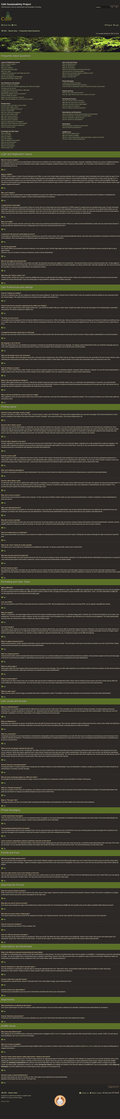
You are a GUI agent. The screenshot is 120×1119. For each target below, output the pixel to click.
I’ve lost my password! (7, 75)
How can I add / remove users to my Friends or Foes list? (78, 94)
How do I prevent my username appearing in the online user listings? (20, 86)
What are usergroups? (68, 67)
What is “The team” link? (69, 76)
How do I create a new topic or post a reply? (13, 105)
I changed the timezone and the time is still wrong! (15, 90)
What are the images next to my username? (13, 93)
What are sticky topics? (8, 144)
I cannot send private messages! (71, 83)
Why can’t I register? (7, 67)
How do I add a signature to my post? (11, 109)
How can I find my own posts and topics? (74, 108)
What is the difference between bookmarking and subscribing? (80, 114)
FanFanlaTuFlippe (17, 1097)
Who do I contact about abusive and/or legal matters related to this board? (83, 137)
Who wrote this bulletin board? (70, 133)
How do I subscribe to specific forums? (73, 117)
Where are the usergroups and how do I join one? (76, 69)
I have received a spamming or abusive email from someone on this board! (83, 86)
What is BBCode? (6, 133)
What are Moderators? (68, 66)
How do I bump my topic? (8, 127)
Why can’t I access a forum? (9, 116)
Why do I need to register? (8, 64)
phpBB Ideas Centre (86, 1046)
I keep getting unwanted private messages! (74, 84)
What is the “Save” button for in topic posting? (14, 123)
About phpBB (19, 1036)
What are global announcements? (10, 140)
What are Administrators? (69, 64)
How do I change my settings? (9, 84)
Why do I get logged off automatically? (12, 76)
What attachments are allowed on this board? (75, 125)
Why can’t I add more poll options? (11, 112)
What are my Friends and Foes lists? (72, 92)
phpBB (77, 347)
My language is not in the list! (9, 92)
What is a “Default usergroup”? (71, 75)
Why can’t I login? (6, 71)
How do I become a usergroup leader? (73, 71)
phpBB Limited (54, 1034)
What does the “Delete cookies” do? (11, 78)
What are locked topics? (8, 146)
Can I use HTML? (6, 135)
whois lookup (14, 1060)
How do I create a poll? (7, 110)
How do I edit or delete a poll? (9, 114)
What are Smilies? (6, 136)
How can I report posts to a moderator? (12, 121)
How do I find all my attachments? (71, 127)
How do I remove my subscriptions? (72, 119)
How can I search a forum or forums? (73, 100)
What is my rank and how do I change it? (12, 97)
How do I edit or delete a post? (9, 107)
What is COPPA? (6, 66)
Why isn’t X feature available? (70, 135)
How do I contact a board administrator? (73, 139)
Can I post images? (6, 138)
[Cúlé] (16, 14)
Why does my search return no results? (73, 102)
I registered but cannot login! (9, 69)
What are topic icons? (7, 147)
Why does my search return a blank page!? (74, 104)
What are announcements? (9, 142)
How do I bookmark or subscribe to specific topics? (77, 116)
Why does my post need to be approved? (13, 125)
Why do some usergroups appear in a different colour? (77, 73)
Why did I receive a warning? (9, 119)
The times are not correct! (8, 88)
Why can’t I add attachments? (9, 118)
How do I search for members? (71, 106)
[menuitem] (14, 25)
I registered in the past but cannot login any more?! (15, 73)
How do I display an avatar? (9, 95)
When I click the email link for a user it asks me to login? (17, 99)
